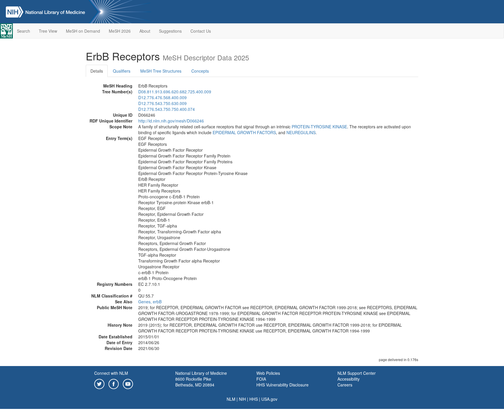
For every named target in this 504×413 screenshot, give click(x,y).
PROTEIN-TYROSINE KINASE (319, 127)
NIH (242, 399)
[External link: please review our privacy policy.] (99, 383)
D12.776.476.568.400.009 (162, 97)
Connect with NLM (111, 373)
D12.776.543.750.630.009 (162, 103)
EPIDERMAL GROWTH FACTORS (244, 132)
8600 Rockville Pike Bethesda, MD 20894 (194, 382)
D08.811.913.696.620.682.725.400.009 (174, 91)
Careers (344, 385)
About (144, 31)
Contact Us (200, 31)
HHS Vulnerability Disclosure (282, 385)
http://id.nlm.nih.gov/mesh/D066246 (171, 121)
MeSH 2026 (120, 31)
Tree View (48, 31)
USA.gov (269, 399)
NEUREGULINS (301, 132)
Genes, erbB (150, 301)
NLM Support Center (356, 373)
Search (23, 31)
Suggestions (170, 31)
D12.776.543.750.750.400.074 (166, 109)
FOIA (261, 379)
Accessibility (348, 379)
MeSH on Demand (83, 31)
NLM (231, 399)
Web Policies (268, 373)
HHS (253, 399)
